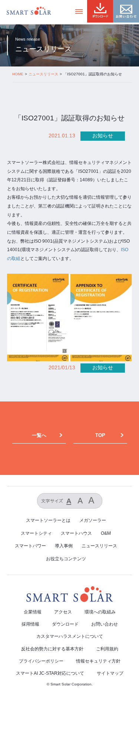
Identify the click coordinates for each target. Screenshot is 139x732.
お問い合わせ (104, 624)
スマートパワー (30, 545)
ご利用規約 (107, 648)
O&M (106, 533)
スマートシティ (36, 533)
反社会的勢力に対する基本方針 (52, 648)
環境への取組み (100, 612)
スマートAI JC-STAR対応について (50, 673)
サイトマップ (110, 673)
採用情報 (30, 624)
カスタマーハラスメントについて (69, 636)
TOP (100, 435)
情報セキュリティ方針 (98, 661)
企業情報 (33, 612)
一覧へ (39, 435)
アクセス (63, 612)
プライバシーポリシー (41, 661)
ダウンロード (65, 624)
